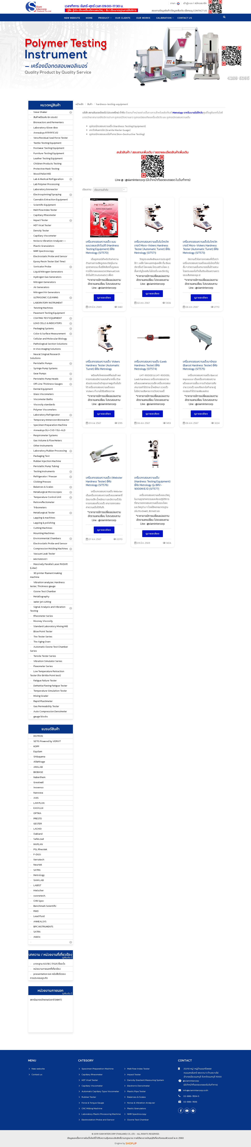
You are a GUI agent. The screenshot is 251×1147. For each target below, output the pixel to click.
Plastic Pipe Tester (136, 1091)
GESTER (37, 823)
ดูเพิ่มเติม (66, 957)
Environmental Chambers (47, 538)
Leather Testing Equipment (47, 158)
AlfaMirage (39, 762)
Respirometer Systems (45, 435)
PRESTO (37, 818)
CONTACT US (184, 17)
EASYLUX (38, 808)
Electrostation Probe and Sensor (98, 1119)
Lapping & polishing (44, 523)
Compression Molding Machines (50, 548)
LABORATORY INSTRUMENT (47, 303)
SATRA (37, 870)
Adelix (36, 937)
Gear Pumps (39, 373)
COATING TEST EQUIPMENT (47, 318)
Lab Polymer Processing (46, 184)
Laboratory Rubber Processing (50, 451)
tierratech (38, 859)
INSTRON (38, 736)
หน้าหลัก (79, 104)
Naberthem (39, 777)
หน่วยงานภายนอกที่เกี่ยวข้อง (47, 969)
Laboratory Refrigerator (46, 415)
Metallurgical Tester (44, 512)
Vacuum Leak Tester (44, 554)
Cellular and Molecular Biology (50, 339)
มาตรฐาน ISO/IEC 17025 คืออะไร (49, 964)
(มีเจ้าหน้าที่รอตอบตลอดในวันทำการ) (201, 1084)
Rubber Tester (89, 1097)
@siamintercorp (191, 1080)
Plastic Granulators (43, 246)
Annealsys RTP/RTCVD (45, 133)
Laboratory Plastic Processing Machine (101, 1114)
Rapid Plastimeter (43, 701)
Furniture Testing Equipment (48, 153)
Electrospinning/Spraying (47, 194)
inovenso (38, 787)
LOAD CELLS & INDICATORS (47, 323)
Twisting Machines (43, 308)
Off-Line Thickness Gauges (48, 384)
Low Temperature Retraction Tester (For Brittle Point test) (47, 673)
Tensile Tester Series (44, 656)
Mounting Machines (43, 533)
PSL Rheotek (40, 849)
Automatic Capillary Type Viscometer (100, 1091)
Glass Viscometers (43, 394)
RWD (36, 911)
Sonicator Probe (42, 266)
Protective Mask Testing (46, 169)
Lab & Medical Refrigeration (48, 179)
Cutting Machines (42, 528)
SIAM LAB (38, 880)
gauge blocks (40, 716)
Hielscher (38, 890)
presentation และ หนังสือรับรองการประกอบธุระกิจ (48, 976)
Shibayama (39, 756)
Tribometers (40, 507)
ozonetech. (39, 896)
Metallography (41, 596)
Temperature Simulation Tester (50, 691)
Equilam (37, 751)
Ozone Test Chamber (44, 591)
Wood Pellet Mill (42, 174)
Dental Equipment (43, 389)
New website (72, 17)
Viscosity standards (44, 404)
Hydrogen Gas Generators (47, 277)
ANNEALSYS (39, 921)
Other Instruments (43, 445)
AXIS (36, 798)
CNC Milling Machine (92, 1108)
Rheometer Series (43, 616)
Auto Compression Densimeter (50, 711)
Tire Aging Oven (42, 641)
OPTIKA (37, 813)
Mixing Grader (40, 696)
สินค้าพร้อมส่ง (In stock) (45, 117)
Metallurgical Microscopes (47, 492)
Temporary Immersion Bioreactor (51, 420)
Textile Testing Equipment (47, 143)
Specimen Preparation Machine (50, 425)
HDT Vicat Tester (42, 225)
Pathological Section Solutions (50, 344)
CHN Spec (38, 901)
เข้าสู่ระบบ (188, 3)
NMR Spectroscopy (43, 251)
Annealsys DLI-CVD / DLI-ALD (49, 430)
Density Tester (41, 230)
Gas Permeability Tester (46, 706)
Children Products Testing (47, 163)
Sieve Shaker (40, 112)
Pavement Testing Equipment (49, 313)
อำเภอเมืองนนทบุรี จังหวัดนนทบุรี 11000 (200, 1076)
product (103, 17)
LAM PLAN (38, 803)
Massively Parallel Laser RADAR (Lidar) (49, 566)
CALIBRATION (164, 17)
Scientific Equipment (44, 205)
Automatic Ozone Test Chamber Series (49, 649)
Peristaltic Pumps (42, 363)
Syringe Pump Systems (45, 368)
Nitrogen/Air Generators (46, 292)
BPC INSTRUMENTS (43, 926)
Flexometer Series (43, 666)
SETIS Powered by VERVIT (47, 741)
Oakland (38, 834)
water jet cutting (42, 602)
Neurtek (37, 865)
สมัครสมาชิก (201, 3)
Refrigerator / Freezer (45, 476)
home (89, 17)
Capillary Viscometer (44, 236)
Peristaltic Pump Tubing (46, 466)
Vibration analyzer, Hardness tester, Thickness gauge (47, 584)
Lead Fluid (39, 916)
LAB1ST (37, 885)
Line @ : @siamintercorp (152, 180)
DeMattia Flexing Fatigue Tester (50, 685)
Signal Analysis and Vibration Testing (47, 609)
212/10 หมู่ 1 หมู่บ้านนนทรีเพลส (195, 1068)
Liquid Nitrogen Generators (48, 271)
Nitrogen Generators (44, 282)
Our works (143, 17)
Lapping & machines (44, 518)
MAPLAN (38, 844)
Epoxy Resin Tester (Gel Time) (49, 261)
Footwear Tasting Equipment (48, 148)
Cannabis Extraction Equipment (50, 199)
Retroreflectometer (43, 502)
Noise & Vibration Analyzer (141, 1102)
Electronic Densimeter (138, 1085)
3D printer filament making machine (46, 575)
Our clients (122, 17)
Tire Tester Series (42, 636)
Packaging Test (41, 456)
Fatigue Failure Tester (45, 680)
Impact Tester (40, 220)
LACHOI (37, 829)
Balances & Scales (43, 487)
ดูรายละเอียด (104, 297)
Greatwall (38, 782)
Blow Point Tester (42, 631)
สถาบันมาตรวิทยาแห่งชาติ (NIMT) (46, 1000)
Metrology (39, 875)
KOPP (36, 746)
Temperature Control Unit (47, 497)
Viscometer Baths (43, 399)
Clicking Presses (42, 482)
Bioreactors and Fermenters (48, 122)
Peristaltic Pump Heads (45, 379)
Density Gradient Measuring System (145, 1080)
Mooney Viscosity (43, 621)
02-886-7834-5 (191, 1096)
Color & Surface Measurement (49, 333)
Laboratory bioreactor (45, 189)
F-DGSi (37, 854)
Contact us (37, 1074)
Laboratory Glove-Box (45, 127)
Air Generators (41, 287)
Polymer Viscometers (45, 409)
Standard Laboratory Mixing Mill (50, 626)
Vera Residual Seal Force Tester (50, 138)
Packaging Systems (43, 328)
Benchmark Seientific (44, 906)
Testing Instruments (44, 471)
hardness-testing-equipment (112, 104)
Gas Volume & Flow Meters (47, 440)
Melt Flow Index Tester (45, 210)
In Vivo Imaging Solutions (47, 349)
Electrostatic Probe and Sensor (50, 256)
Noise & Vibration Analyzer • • (49, 241)
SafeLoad (38, 839)
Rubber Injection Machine (47, 461)
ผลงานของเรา (40, 559)
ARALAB (38, 767)
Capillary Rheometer (44, 215)
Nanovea (38, 793)
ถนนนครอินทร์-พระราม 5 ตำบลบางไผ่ (198, 1072)
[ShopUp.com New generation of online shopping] (131, 1143)
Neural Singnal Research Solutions (45, 356)
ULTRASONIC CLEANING (45, 297)
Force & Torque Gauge (93, 1102)
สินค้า (89, 104)
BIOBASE (38, 772)
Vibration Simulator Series (47, 661)
